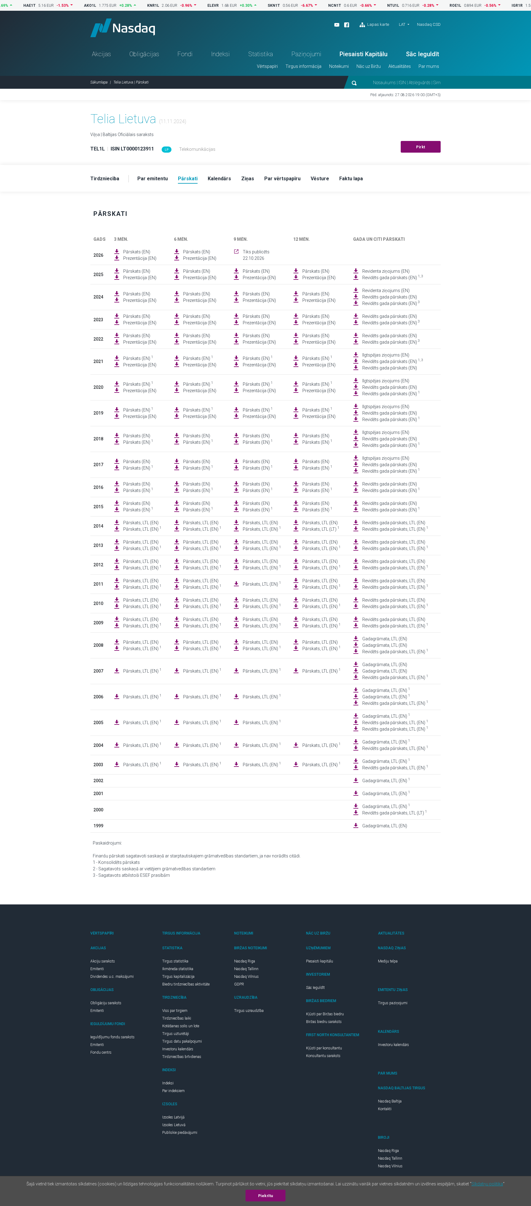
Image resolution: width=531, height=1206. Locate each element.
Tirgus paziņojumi (392, 1003)
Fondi (185, 54)
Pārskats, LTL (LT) (320, 529)
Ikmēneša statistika (177, 969)
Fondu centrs (101, 1052)
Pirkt (420, 147)
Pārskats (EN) (136, 251)
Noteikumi (339, 66)
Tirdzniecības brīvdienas (181, 1057)
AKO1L (71, 5)
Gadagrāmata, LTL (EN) (384, 638)
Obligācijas (144, 54)
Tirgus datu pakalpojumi (182, 1041)
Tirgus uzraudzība (249, 1011)
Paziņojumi (306, 54)
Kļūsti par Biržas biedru (325, 1014)
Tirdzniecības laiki (176, 1018)
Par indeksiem (173, 1091)
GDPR (239, 984)
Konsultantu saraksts (323, 1056)
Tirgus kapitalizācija (178, 976)
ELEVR (193, 5)
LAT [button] (402, 24)
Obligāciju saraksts (105, 1003)
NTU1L (374, 5)
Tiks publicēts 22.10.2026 (256, 255)
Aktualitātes (399, 66)
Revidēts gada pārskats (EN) (392, 277)
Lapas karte (377, 24)
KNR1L (134, 5)
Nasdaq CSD (429, 24)
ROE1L (436, 5)
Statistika (260, 54)
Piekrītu (265, 1196)
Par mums (429, 66)
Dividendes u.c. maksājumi (112, 976)
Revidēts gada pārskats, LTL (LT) (394, 812)
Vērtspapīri (267, 66)
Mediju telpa (388, 961)
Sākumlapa (99, 82)
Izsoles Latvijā (173, 1117)
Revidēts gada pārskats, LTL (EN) (393, 522)
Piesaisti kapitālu (319, 961)
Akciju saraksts (102, 961)
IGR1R (497, 5)
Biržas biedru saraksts (324, 1022)
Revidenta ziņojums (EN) (386, 271)
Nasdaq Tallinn (246, 969)
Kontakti (384, 1109)
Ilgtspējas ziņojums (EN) (385, 355)
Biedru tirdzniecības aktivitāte (186, 984)
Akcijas (101, 54)
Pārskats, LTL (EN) (141, 522)
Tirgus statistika (175, 961)
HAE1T (10, 5)
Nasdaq (122, 27)
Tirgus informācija (303, 66)
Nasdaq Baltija (390, 1101)
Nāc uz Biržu (368, 66)
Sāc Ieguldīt (422, 54)
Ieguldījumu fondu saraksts (112, 1037)
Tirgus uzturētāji (175, 1034)
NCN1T (315, 5)
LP (166, 149)
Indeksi (220, 54)
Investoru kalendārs (177, 1049)
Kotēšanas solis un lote (180, 1026)
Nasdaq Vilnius (246, 976)
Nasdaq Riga (244, 961)
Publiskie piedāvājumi (179, 1132)
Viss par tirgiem (174, 1011)
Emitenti (97, 969)
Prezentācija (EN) (139, 258)
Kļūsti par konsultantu (324, 1048)
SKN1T (254, 5)
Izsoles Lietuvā (173, 1125)
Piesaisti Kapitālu (363, 54)
